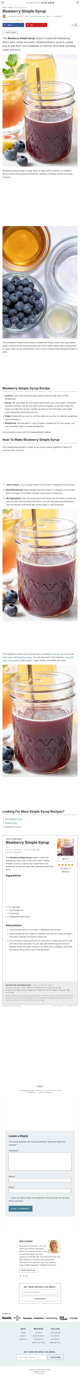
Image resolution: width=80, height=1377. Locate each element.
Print (66, 859)
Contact (23, 1339)
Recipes (38, 1332)
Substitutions (38, 1342)
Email (12, 1187)
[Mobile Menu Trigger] (2, 2)
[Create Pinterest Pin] (6, 847)
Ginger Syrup (11, 823)
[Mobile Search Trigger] (78, 2)
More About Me (28, 1270)
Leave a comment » (46, 1092)
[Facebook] (26, 1276)
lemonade (65, 654)
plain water (7, 657)
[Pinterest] (23, 1276)
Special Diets (39, 1336)
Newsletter (55, 1342)
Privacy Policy (39, 1371)
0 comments (57, 16)
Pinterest (55, 1339)
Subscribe (40, 1299)
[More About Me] (54, 1246)
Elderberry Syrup (13, 827)
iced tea (56, 654)
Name (12, 1176)
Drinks (10, 7)
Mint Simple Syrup (13, 819)
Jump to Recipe (10, 32)
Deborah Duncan (16, 16)
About (23, 1336)
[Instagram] (20, 1276)
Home (4, 7)
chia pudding (14, 660)
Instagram (55, 1332)
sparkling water (25, 657)
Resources (38, 1339)
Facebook (55, 1336)
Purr (43, 1373)
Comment (14, 1150)
